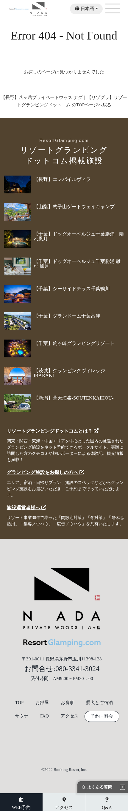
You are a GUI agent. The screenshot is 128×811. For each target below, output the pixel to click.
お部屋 (42, 702)
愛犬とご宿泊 (99, 702)
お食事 (67, 702)
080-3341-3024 (77, 669)
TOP (19, 702)
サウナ (21, 716)
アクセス (70, 716)
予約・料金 (102, 716)
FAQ (44, 716)
